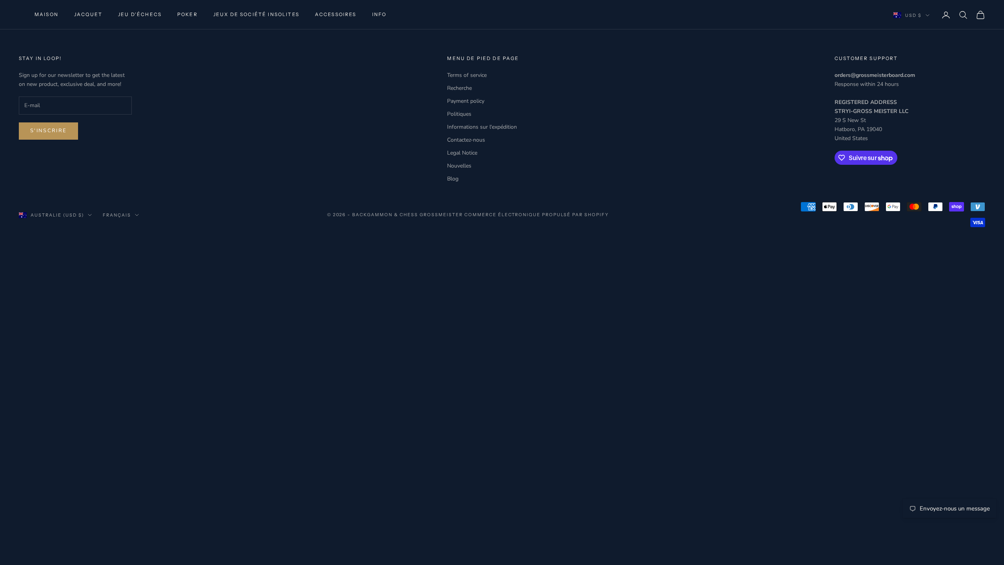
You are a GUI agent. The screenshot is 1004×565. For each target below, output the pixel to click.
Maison (46, 14)
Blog (452, 178)
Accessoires (335, 14)
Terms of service (467, 75)
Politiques (459, 114)
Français (117, 215)
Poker (187, 14)
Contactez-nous (466, 140)
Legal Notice (462, 153)
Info (379, 14)
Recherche (459, 88)
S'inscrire (48, 130)
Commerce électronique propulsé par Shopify (536, 214)
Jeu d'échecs (140, 14)
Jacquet (88, 14)
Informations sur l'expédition (482, 127)
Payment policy (465, 101)
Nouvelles (459, 166)
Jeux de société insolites (256, 14)
